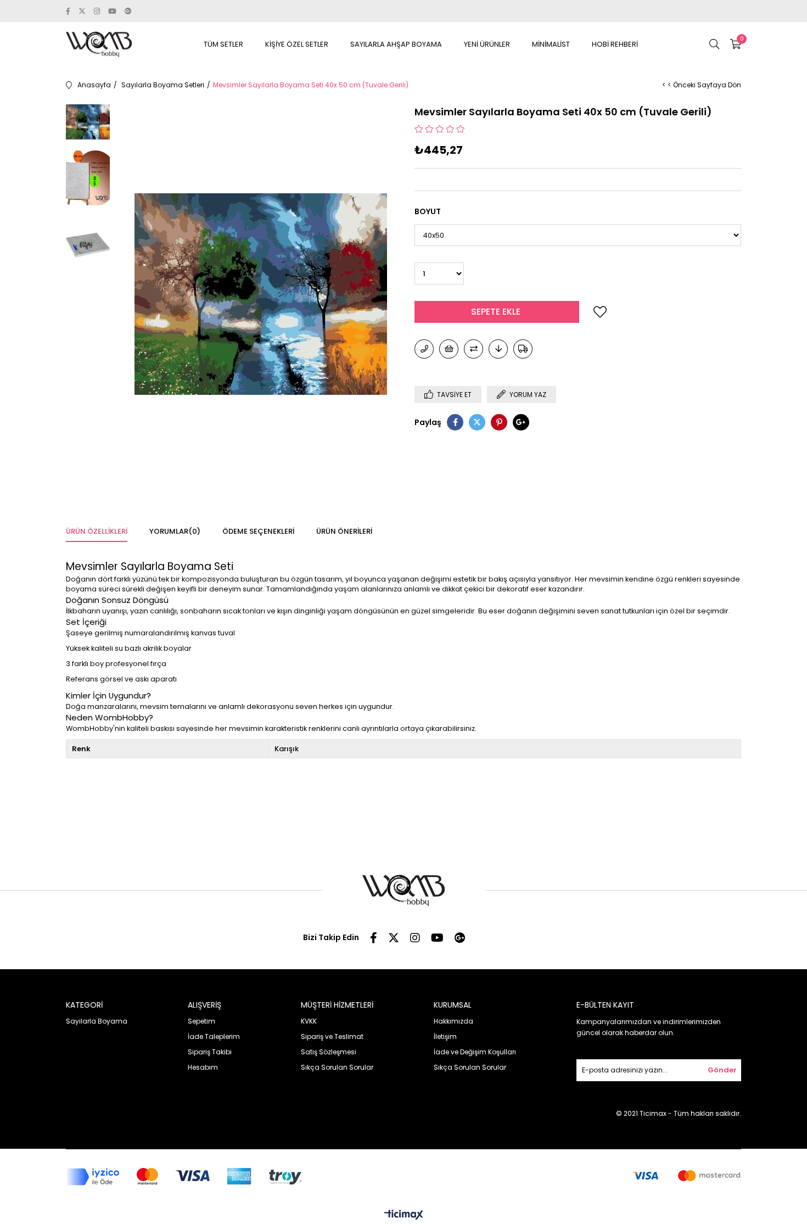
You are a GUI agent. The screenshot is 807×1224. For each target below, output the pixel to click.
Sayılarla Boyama (96, 1021)
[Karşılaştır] (473, 349)
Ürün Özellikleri (96, 531)
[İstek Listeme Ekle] (448, 349)
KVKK (309, 1021)
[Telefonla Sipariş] (424, 349)
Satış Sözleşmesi (328, 1052)
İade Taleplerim (214, 1036)
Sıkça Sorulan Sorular (337, 1067)
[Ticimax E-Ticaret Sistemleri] (403, 1215)
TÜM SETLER (223, 44)
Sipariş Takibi (210, 1052)
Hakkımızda (453, 1021)
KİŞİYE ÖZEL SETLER (296, 44)
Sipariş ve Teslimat (332, 1036)
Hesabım (203, 1067)
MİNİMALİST (551, 44)
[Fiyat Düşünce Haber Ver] (498, 349)
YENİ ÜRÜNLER (487, 44)
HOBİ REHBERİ (615, 44)
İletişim (445, 1036)
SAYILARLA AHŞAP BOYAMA (396, 44)
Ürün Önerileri (344, 531)
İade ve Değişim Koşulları (475, 1052)
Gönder (722, 1070)
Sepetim (201, 1021)
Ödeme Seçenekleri (258, 531)
